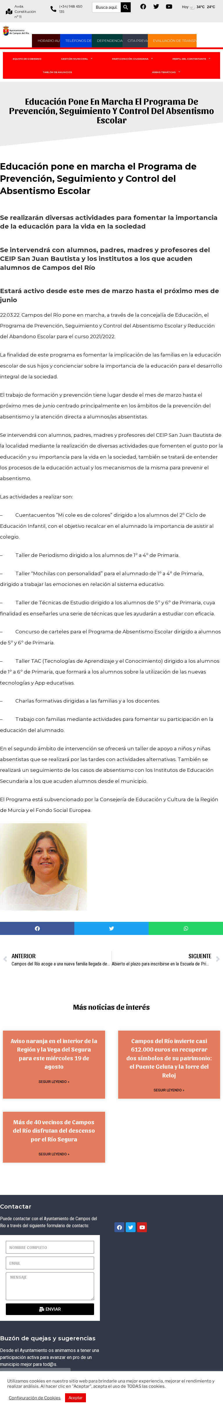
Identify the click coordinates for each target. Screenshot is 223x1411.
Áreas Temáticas (164, 72)
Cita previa (138, 40)
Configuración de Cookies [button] (35, 1398)
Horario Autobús (55, 40)
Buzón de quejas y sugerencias (48, 1338)
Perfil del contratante (189, 58)
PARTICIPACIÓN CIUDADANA (130, 58)
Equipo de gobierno (27, 58)
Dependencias (111, 40)
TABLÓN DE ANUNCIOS (57, 72)
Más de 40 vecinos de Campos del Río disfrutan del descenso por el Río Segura (54, 1130)
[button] (37, 928)
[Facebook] (143, 7)
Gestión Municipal (74, 58)
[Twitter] (156, 7)
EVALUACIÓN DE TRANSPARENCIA (182, 40)
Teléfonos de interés (86, 40)
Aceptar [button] (75, 1397)
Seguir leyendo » (54, 1082)
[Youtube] (169, 7)
